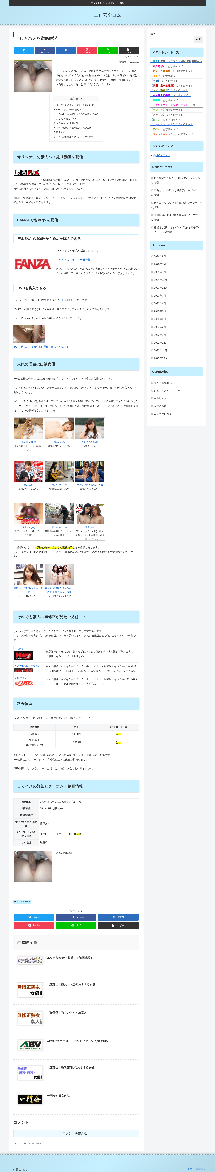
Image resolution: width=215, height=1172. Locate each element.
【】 (176, 61)
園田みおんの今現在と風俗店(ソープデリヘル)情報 (177, 217)
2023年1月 (160, 335)
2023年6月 (160, 303)
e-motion (67, 300)
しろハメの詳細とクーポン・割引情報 (75, 137)
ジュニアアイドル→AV (167, 390)
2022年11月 (160, 350)
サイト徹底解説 (23, 901)
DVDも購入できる (68, 118)
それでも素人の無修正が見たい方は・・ (76, 127)
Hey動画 (19, 649)
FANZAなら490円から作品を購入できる (78, 114)
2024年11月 (160, 280)
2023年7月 (160, 295)
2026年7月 (160, 264)
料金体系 (60, 132)
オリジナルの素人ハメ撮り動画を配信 (75, 105)
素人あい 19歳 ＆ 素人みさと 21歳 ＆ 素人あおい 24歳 (59, 590)
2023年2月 (160, 327)
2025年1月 (160, 272)
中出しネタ (160, 398)
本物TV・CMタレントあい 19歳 (28, 590)
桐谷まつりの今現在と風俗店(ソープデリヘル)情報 (177, 205)
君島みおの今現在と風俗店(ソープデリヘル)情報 (175, 192)
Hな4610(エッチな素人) (27, 665)
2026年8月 (160, 256)
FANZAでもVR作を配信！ (69, 109)
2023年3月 (160, 319)
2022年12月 (160, 342)
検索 (152, 33)
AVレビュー (163, 155)
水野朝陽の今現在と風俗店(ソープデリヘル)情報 (175, 180)
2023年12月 (160, 287)
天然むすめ (20, 678)
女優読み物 (160, 406)
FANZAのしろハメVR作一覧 (74, 259)
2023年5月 (160, 311)
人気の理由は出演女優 (67, 123)
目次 (72, 98)
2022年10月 (160, 358)
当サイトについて (196, 1168)
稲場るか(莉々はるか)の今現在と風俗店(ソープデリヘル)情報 (176, 229)
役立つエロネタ (163, 414)
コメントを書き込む (76, 1133)
